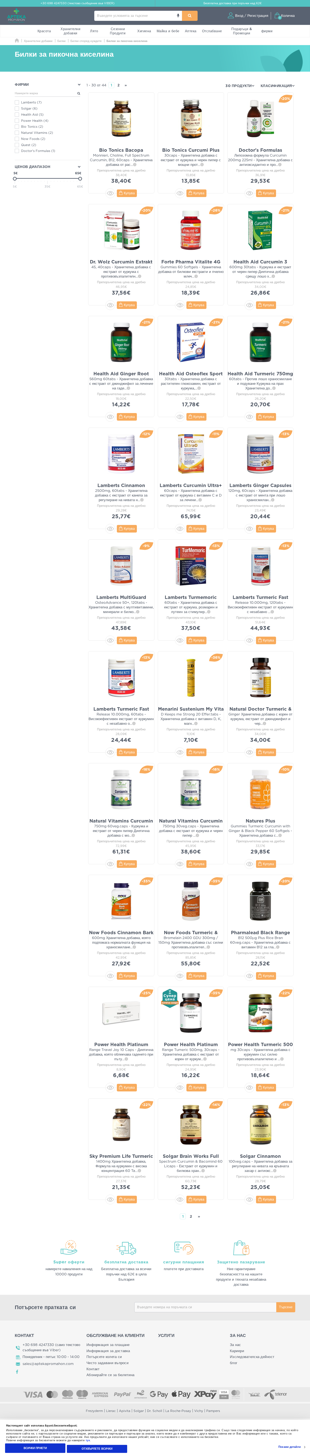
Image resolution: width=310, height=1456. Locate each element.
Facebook (17, 1372)
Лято (94, 31)
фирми (267, 31)
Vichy (198, 1411)
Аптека (191, 31)
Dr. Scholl (154, 1411)
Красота (44, 31)
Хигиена (144, 31)
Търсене (285, 1307)
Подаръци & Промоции (241, 31)
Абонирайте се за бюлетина (110, 1375)
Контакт (93, 1369)
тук (88, 1440)
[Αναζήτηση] (189, 16)
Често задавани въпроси (107, 1363)
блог (233, 1363)
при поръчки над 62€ (233, 3)
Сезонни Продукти (117, 31)
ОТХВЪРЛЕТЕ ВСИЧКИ (97, 1448)
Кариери (237, 1351)
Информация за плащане (108, 1345)
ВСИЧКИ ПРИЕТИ (35, 1448)
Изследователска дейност (252, 1357)
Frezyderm (94, 1411)
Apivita (124, 1411)
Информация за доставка (108, 1351)
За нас (235, 1345)
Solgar (138, 1411)
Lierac (111, 1411)
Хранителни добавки (70, 31)
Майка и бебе (168, 31)
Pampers (213, 1411)
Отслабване (212, 31)
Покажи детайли (289, 1447)
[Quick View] (110, 193)
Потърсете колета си (104, 1357)
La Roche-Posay (178, 1411)
